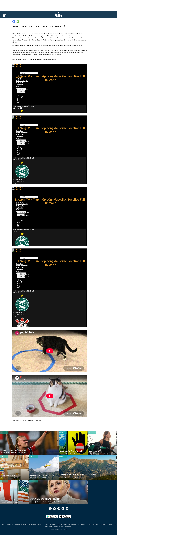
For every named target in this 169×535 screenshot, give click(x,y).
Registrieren (9, 524)
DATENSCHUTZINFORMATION (36, 524)
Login (3, 524)
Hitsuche (95, 524)
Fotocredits (68, 526)
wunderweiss (58, 529)
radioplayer (103, 524)
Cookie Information (50, 524)
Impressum (81, 524)
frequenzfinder (58, 526)
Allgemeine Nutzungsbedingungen (67, 524)
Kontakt (89, 524)
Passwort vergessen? (21, 524)
